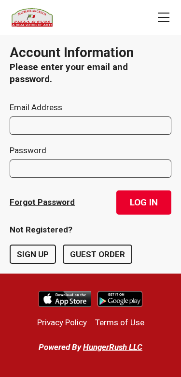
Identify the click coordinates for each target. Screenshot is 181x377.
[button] (143, 202)
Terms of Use (119, 322)
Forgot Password (42, 202)
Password (28, 150)
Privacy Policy (62, 322)
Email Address (36, 107)
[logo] (33, 17)
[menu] (163, 17)
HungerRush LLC (112, 347)
